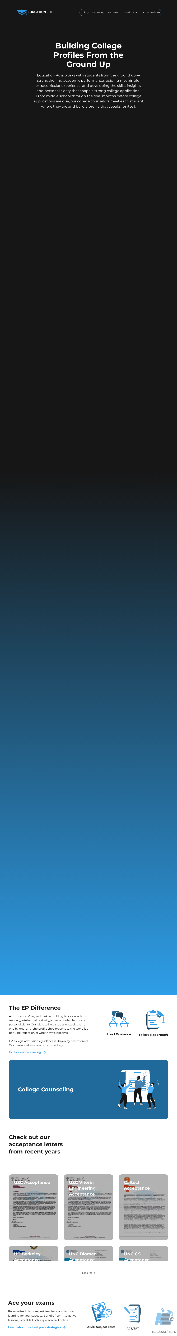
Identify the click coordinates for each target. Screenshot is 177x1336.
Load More (88, 1272)
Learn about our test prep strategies (34, 1327)
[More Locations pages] (136, 12)
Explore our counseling (25, 1052)
